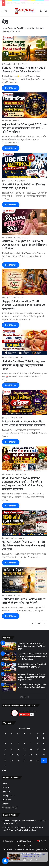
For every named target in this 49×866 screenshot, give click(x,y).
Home (4, 783)
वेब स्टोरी (9, 849)
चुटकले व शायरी (41, 849)
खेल (8, 854)
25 (12, 760)
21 (31, 755)
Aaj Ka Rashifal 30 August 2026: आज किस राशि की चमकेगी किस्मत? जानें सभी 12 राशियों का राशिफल (24, 128)
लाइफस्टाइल (27, 849)
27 (24, 760)
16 (44, 749)
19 (18, 755)
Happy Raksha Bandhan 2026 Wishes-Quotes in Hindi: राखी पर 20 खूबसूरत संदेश (23, 305)
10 (5, 749)
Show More (24, 697)
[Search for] (45, 12)
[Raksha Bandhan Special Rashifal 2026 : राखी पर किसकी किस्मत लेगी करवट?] (24, 402)
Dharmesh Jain (9, 474)
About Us (6, 787)
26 (18, 760)
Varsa (6, 121)
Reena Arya (8, 298)
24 (5, 760)
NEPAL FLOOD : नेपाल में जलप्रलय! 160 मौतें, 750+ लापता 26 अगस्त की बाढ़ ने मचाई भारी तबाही (23, 545)
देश (15, 849)
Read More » (10, 88)
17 (5, 755)
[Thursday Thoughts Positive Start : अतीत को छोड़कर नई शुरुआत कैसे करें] (24, 580)
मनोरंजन (19, 849)
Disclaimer (6, 800)
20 (25, 755)
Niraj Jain (7, 418)
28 (31, 760)
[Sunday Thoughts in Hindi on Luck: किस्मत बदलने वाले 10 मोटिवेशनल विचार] (24, 48)
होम (5, 849)
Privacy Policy (8, 796)
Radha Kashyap (9, 358)
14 (31, 749)
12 (18, 749)
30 (44, 760)
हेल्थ (11, 854)
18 (12, 755)
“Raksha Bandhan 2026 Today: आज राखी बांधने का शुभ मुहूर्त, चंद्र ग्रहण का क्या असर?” (23, 365)
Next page (36, 623)
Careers (5, 804)
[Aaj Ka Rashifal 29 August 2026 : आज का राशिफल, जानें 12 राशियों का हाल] (9, 687)
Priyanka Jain (9, 181)
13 (24, 749)
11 (12, 749)
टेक (33, 849)
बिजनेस (16, 854)
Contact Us (6, 791)
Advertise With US (9, 808)
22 (37, 755)
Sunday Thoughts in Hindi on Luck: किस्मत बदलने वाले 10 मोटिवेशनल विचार (31, 646)
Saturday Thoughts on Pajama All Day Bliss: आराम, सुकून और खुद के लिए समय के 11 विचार (24, 244)
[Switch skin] (41, 12)
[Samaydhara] (24, 11)
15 (37, 749)
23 (44, 755)
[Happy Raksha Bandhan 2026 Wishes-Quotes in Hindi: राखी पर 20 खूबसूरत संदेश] (24, 282)
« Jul (4, 770)
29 (37, 760)
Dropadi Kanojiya (10, 64)
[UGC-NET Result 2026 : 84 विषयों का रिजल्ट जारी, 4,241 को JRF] (24, 165)
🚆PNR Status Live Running (31, 854)
